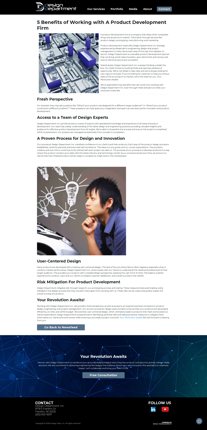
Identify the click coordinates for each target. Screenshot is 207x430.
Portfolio (117, 9)
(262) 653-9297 (43, 414)
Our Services (96, 9)
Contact (164, 9)
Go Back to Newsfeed (61, 327)
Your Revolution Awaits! (131, 317)
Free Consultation (103, 375)
